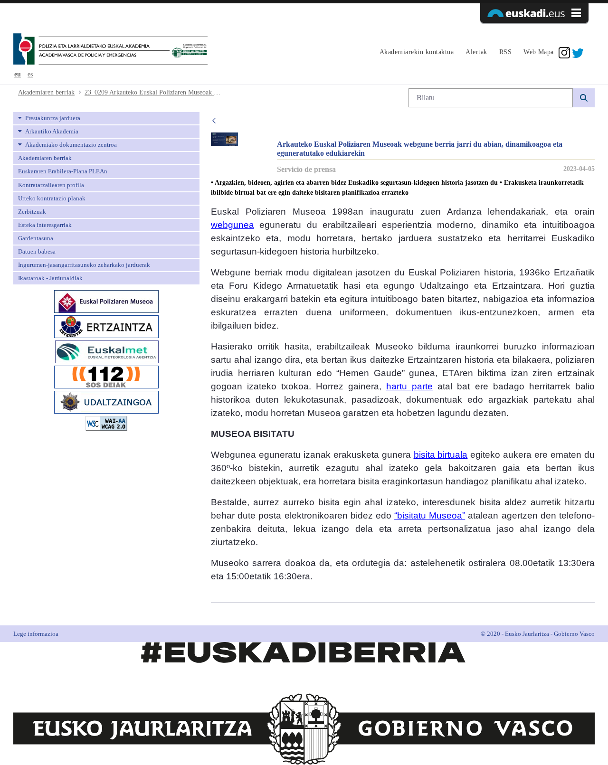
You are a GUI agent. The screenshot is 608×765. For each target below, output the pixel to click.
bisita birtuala (441, 455)
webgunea (232, 225)
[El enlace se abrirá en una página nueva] (106, 301)
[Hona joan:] (110, 49)
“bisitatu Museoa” (429, 515)
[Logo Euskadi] (534, 13)
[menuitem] (415, 52)
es (30, 74)
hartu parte (409, 386)
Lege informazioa (35, 633)
